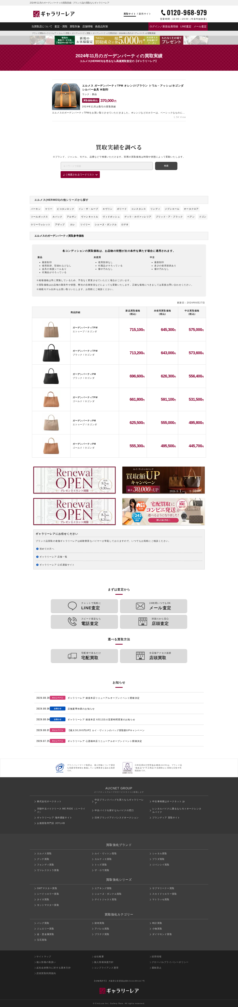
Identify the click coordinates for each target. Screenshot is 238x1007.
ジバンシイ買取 (160, 864)
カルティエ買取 (103, 859)
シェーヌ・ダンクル (106, 224)
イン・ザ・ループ (88, 209)
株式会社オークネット (49, 801)
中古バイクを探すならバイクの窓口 (114, 810)
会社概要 (99, 956)
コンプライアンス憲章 (106, 967)
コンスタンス (138, 209)
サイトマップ (43, 956)
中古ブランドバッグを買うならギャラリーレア (119, 801)
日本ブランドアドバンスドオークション (117, 817)
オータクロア (191, 209)
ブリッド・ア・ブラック (169, 216)
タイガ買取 (43, 899)
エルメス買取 (64, 33)
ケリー (49, 209)
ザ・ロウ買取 (102, 870)
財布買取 (99, 923)
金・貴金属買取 (45, 934)
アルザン (72, 216)
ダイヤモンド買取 (162, 934)
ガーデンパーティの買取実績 (105, 33)
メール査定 (200, 26)
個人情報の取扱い (46, 962)
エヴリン (107, 209)
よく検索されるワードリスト (78, 174)
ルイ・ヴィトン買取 (106, 853)
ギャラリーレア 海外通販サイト (54, 817)
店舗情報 (87, 26)
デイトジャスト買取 (106, 899)
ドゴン (203, 216)
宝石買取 (42, 940)
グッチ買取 (43, 859)
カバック (57, 216)
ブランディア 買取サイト (166, 817)
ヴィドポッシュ (111, 216)
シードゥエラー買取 (48, 894)
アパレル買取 (102, 928)
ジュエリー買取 (45, 928)
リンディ (155, 209)
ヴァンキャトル (89, 216)
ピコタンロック (65, 209)
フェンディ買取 (45, 864)
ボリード (122, 209)
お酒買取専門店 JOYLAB (51, 823)
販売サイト (145, 13)
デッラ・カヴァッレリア (137, 216)
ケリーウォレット (41, 224)
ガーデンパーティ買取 (81, 33)
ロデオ (125, 224)
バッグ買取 (43, 923)
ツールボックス (39, 216)
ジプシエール (172, 209)
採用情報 (157, 956)
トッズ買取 (101, 864)
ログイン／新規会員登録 (163, 26)
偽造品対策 (101, 26)
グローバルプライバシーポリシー (170, 962)
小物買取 (157, 928)
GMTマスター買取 (47, 888)
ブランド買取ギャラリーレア (44, 33)
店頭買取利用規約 (46, 973)
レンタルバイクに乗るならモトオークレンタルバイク (176, 810)
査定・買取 (60, 26)
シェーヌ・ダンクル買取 (108, 894)
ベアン (191, 216)
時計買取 (157, 923)
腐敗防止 (157, 967)
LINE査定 (185, 26)
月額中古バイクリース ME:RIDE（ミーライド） (61, 810)
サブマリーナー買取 (163, 888)
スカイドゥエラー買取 (164, 894)
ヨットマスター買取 (48, 905)
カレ (72, 224)
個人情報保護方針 (104, 962)
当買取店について (41, 26)
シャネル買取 (159, 853)
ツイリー (85, 224)
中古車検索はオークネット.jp (168, 801)
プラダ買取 (158, 859)
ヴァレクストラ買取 (48, 870)
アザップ (60, 224)
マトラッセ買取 (160, 899)
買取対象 (75, 26)
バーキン (36, 209)
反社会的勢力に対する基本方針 (53, 967)
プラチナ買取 (102, 934)
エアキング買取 (103, 888)
